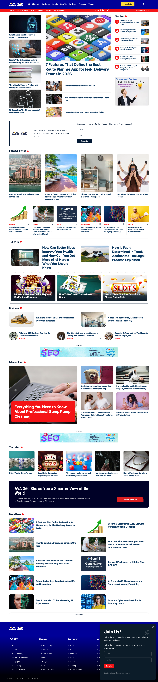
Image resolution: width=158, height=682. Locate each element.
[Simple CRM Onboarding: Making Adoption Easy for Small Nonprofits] (25, 49)
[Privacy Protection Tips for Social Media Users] (145, 50)
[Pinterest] (100, 10)
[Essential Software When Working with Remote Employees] (108, 336)
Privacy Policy (17, 653)
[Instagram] (98, 10)
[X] (95, 10)
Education (74, 661)
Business (12, 224)
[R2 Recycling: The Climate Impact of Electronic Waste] (25, 99)
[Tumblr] (105, 10)
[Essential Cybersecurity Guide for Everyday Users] (145, 32)
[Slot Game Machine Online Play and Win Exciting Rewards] (33, 288)
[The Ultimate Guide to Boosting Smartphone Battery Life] (54, 99)
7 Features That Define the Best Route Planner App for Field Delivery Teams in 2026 (77, 69)
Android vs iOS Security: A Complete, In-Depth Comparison (128, 68)
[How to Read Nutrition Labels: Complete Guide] (54, 112)
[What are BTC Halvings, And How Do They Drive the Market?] (13, 336)
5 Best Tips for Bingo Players (20, 473)
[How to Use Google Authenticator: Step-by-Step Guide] (145, 23)
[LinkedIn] (103, 10)
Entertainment (76, 669)
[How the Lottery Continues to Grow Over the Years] (107, 461)
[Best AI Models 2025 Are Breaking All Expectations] (145, 59)
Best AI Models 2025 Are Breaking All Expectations (128, 58)
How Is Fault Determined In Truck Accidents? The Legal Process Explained (128, 254)
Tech (72, 657)
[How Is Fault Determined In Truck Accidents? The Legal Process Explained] (95, 254)
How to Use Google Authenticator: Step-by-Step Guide (129, 22)
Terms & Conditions (20, 657)
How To (35, 224)
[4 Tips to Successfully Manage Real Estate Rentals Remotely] (93, 319)
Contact (15, 649)
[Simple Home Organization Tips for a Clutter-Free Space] (97, 173)
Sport (72, 649)
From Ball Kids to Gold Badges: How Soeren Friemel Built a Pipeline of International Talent (126, 544)
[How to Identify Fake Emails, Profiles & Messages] (145, 41)
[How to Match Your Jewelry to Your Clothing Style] (136, 461)
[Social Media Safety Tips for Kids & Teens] (133, 173)
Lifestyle (44, 661)
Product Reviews (48, 669)
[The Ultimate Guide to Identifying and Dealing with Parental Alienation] (61, 336)
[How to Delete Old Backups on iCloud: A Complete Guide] (138, 214)
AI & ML (59, 224)
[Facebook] (93, 10)
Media (43, 665)
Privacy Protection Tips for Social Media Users (128, 49)
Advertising (16, 665)
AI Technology (47, 645)
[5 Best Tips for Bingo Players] (22, 461)
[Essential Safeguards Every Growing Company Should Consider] (19, 214)
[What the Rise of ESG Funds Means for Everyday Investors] (21, 319)
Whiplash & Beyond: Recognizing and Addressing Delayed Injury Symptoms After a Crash (97, 415)
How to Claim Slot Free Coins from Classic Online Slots (122, 295)
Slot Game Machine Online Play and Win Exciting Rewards (32, 295)
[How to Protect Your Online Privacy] (54, 86)
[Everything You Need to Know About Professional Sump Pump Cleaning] (43, 395)
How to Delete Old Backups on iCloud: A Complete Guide (136, 229)
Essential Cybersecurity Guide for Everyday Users (128, 30)
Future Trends (85, 224)
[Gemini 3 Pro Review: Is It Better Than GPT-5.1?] (67, 214)
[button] (127, 4)
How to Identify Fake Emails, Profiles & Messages (129, 40)
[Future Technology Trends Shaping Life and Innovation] (91, 214)
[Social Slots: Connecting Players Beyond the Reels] (50, 461)
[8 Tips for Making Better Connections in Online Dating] (132, 401)
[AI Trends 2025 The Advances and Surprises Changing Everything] (114, 214)
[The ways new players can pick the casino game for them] (79, 461)
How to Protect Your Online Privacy (80, 86)
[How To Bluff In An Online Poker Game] (79, 288)
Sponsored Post (18, 669)
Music (72, 645)
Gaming (73, 665)
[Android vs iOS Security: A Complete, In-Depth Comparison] (145, 68)
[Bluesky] (107, 10)
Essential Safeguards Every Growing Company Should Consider (18, 229)
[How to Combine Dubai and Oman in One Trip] (25, 173)
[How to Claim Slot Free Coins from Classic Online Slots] (125, 288)
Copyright (16, 661)
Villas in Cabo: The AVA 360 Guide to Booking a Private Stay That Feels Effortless (60, 196)
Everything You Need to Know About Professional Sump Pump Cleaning (43, 411)
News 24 (73, 653)
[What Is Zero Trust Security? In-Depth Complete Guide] (25, 24)
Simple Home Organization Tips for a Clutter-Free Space (97, 195)
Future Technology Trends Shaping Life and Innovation (91, 229)
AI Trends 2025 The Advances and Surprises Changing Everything (113, 229)
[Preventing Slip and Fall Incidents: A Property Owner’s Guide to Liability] (132, 375)
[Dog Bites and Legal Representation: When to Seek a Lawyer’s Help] (97, 375)
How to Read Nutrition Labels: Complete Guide (84, 112)
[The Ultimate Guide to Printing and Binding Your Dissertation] (25, 74)
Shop (14, 645)
